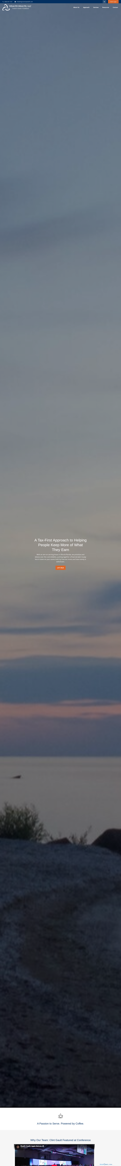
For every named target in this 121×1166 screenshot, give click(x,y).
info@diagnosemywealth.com (25, 1)
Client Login (113, 1)
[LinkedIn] (104, 1)
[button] (76, 7)
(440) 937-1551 (8, 1)
